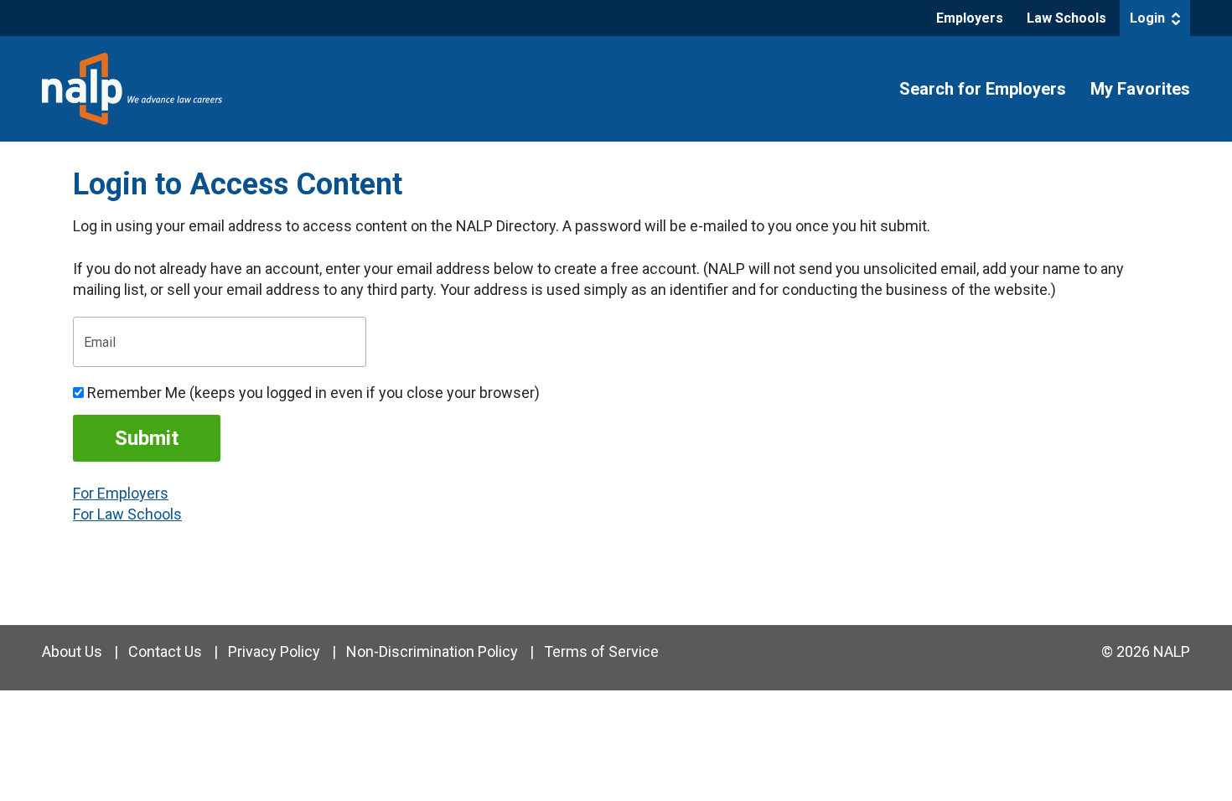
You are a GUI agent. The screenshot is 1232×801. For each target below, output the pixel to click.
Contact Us (165, 651)
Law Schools (1066, 18)
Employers (969, 18)
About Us (72, 651)
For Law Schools (127, 514)
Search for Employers (982, 89)
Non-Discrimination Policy (432, 651)
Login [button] (1149, 18)
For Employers (120, 493)
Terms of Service (601, 651)
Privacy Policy (274, 651)
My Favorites (1140, 89)
